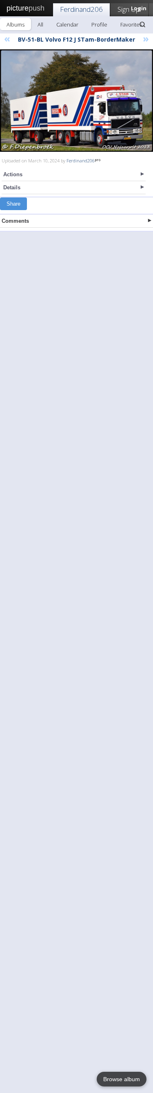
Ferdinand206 (81, 9)
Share (13, 204)
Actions (12, 174)
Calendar (67, 24)
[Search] (142, 24)
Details (11, 187)
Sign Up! (129, 9)
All (40, 24)
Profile (99, 24)
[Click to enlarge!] (76, 100)
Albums (15, 24)
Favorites (131, 24)
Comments (15, 221)
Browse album (121, 1079)
